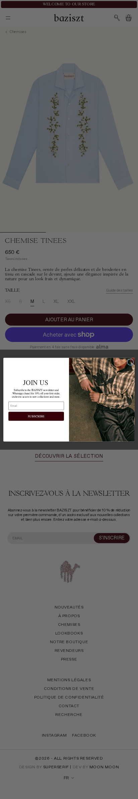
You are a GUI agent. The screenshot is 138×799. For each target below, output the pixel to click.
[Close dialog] (130, 362)
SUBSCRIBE (36, 416)
